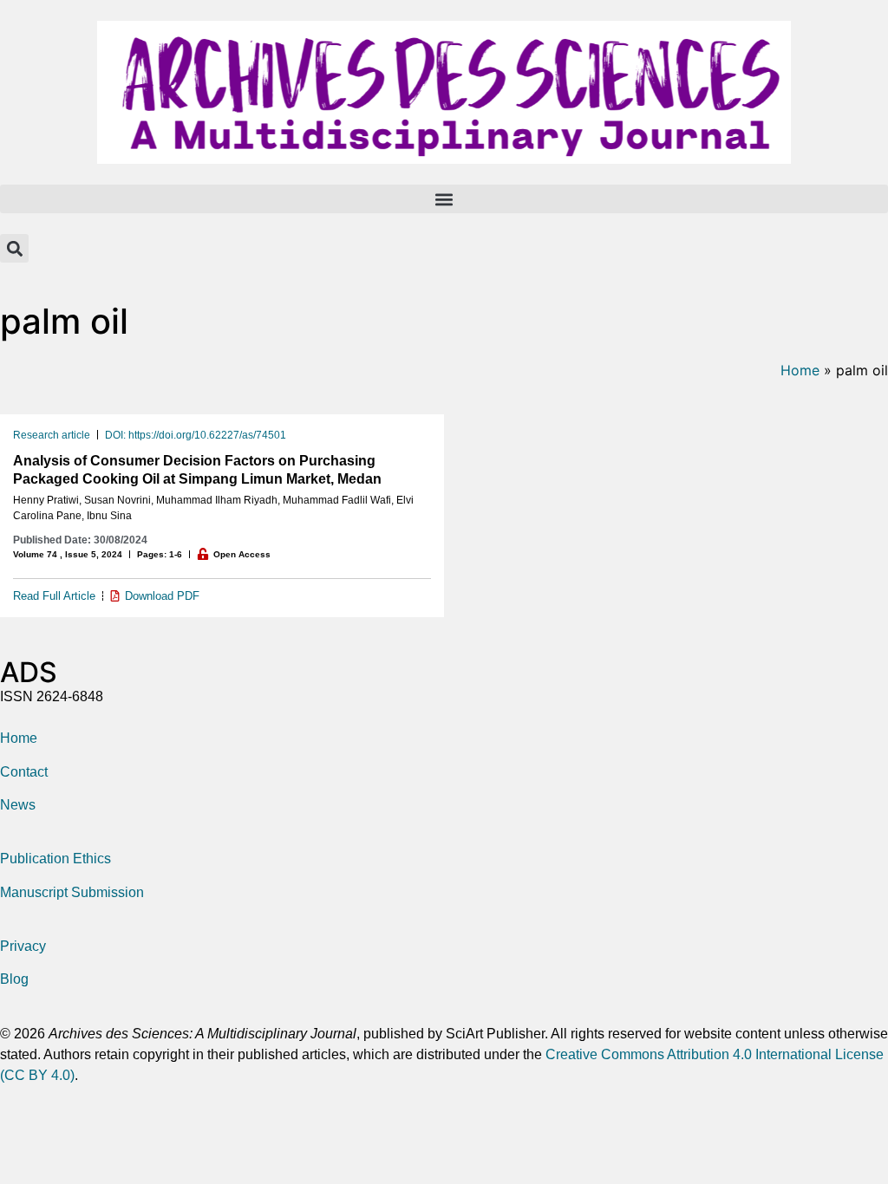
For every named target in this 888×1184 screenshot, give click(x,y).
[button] (444, 199)
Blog (14, 979)
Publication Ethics (55, 858)
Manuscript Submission (72, 892)
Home (799, 370)
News (18, 804)
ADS (28, 672)
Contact (24, 771)
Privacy (23, 946)
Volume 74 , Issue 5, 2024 (67, 554)
